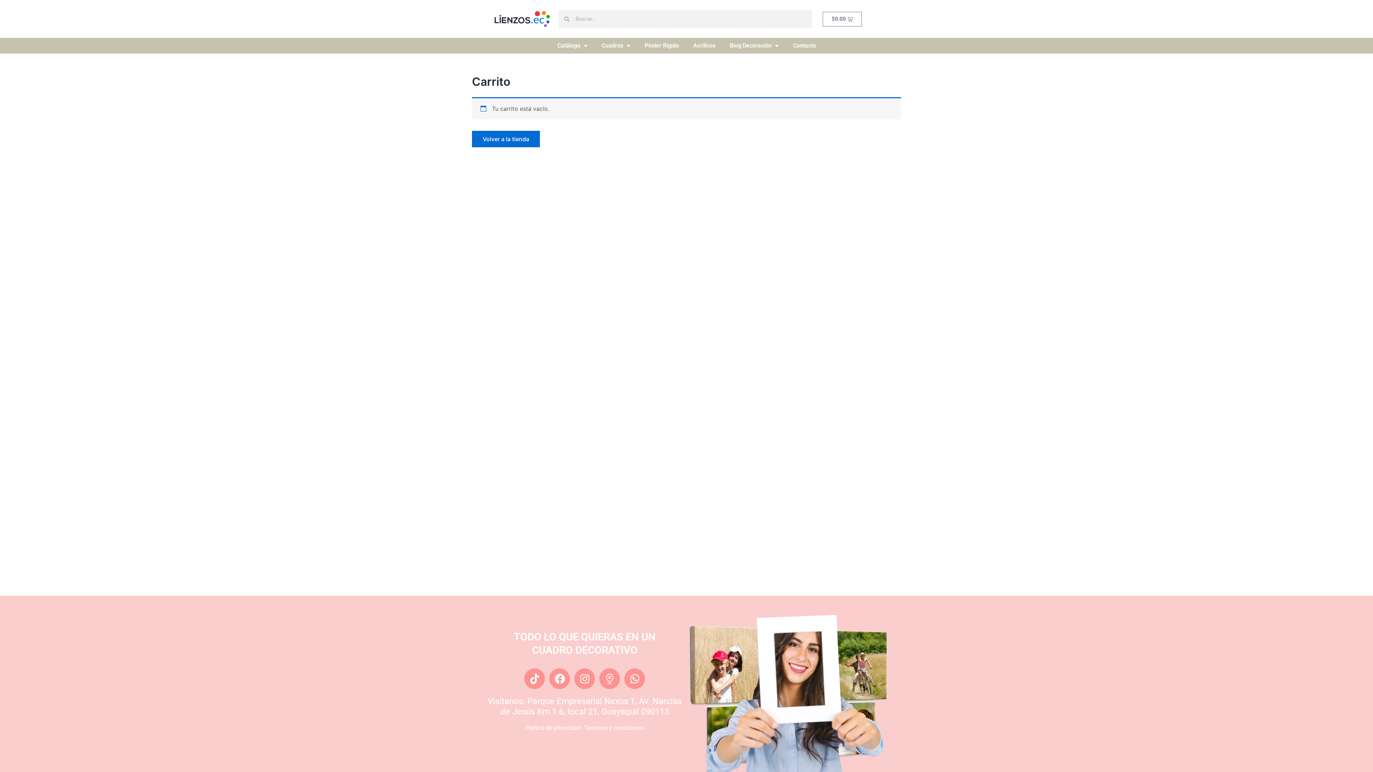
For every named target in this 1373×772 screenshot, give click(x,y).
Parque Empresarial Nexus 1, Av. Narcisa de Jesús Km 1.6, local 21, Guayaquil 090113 (591, 706)
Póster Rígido (662, 45)
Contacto (804, 45)
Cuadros (612, 45)
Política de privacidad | (555, 727)
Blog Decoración (751, 45)
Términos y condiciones (614, 727)
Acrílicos (704, 45)
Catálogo (568, 45)
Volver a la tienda (506, 139)
